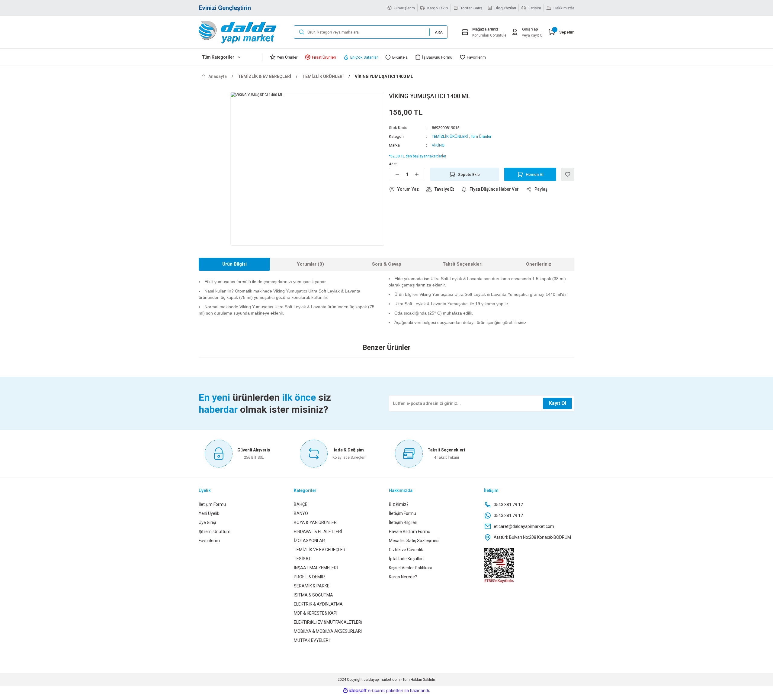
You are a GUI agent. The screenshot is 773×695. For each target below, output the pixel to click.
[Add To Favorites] (567, 174)
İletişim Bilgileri (403, 522)
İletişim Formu (212, 504)
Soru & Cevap (386, 264)
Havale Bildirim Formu (409, 531)
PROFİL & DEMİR (309, 576)
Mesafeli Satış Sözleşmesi (414, 540)
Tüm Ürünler (481, 136)
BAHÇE (300, 504)
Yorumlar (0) (310, 264)
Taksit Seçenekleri (463, 264)
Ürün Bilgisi (234, 264)
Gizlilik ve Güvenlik (406, 549)
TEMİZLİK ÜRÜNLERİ (450, 136)
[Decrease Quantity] (394, 174)
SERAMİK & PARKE (311, 585)
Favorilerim (209, 540)
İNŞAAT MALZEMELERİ (316, 567)
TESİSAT (302, 558)
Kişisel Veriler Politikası (410, 567)
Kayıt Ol (557, 403)
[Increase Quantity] (419, 174)
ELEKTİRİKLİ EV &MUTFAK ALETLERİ (328, 622)
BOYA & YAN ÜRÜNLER (315, 522)
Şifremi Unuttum (214, 531)
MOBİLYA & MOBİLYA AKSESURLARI (328, 631)
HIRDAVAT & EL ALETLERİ (318, 531)
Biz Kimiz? (399, 504)
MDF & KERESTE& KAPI (315, 613)
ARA (439, 32)
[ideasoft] (355, 690)
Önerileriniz (538, 264)
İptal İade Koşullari (406, 558)
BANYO (301, 513)
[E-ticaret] (385, 690)
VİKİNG (438, 145)
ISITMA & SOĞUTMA (313, 595)
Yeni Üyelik (209, 513)
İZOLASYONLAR (309, 540)
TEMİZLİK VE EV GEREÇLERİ (320, 549)
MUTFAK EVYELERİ (312, 640)
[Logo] (244, 32)
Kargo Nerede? (403, 576)
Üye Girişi (207, 522)
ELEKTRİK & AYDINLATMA (318, 604)
